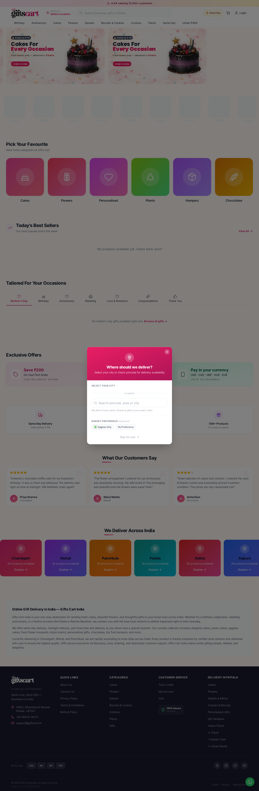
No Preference (126, 426)
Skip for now (127, 436)
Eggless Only (104, 426)
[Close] (167, 351)
